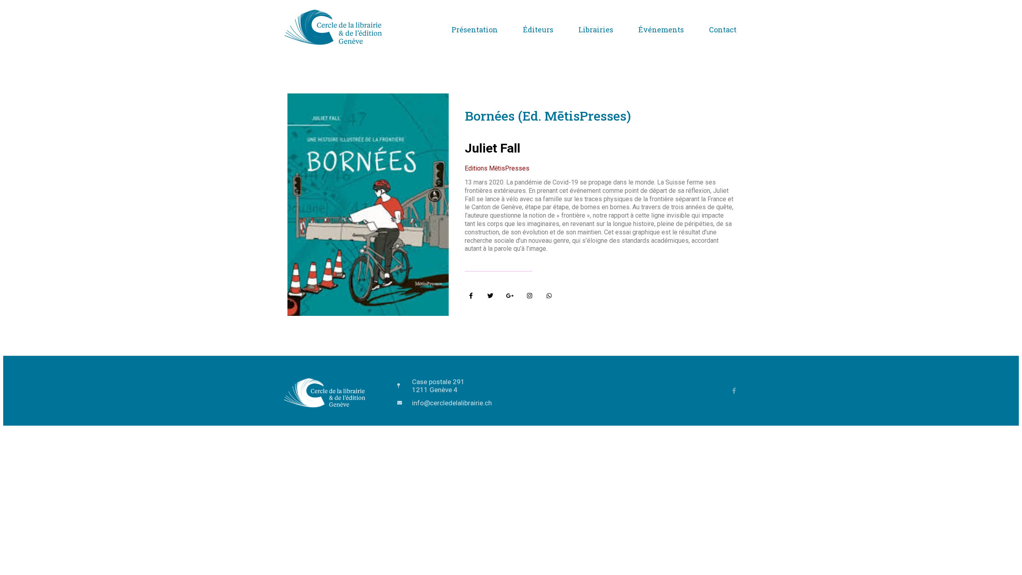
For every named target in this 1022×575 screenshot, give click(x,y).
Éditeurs (538, 29)
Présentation (475, 29)
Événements (661, 29)
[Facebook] (734, 391)
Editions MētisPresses (497, 168)
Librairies (595, 29)
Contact (723, 29)
